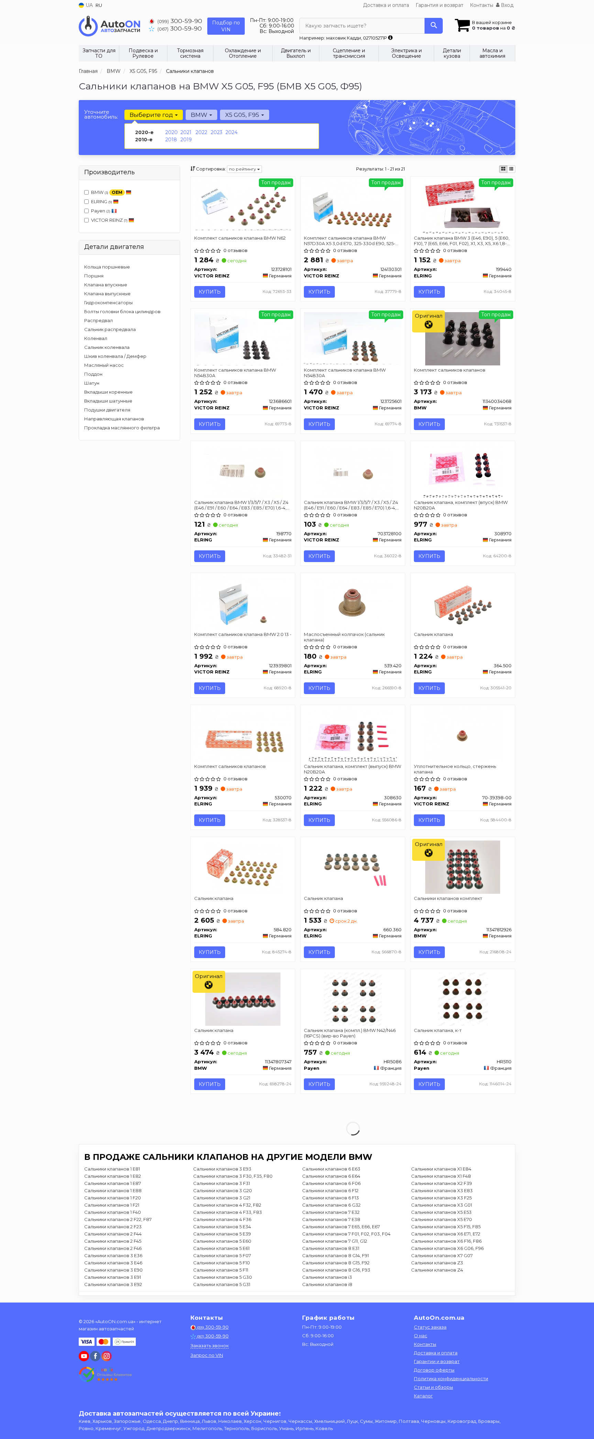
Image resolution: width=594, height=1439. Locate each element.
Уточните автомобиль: (101, 114)
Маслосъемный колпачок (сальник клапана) (344, 636)
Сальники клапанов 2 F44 (113, 1234)
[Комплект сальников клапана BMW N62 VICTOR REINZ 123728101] (243, 205)
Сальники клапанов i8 (327, 1284)
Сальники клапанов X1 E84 (441, 1169)
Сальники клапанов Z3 (437, 1262)
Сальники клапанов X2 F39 (441, 1183)
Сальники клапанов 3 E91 (112, 1277)
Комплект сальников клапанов (449, 370)
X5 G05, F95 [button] (243, 114)
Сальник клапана (433, 634)
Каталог (423, 1395)
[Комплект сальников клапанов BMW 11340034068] (462, 338)
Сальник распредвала (110, 329)
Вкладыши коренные (108, 392)
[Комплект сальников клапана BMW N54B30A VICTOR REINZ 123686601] (243, 338)
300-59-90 (179, 20)
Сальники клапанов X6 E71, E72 (445, 1234)
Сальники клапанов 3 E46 (113, 1262)
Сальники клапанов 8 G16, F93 (336, 1270)
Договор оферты (434, 1370)
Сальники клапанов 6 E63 (331, 1169)
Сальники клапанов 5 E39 (222, 1234)
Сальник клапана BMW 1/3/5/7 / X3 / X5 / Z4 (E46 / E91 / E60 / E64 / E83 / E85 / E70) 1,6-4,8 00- (351, 504)
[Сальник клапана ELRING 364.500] (463, 602)
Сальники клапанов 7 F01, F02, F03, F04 (346, 1234)
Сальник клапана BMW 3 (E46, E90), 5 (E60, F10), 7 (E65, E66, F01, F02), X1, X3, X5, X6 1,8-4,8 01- (461, 240)
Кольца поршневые (107, 267)
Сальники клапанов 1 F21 (111, 1205)
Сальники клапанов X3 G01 (441, 1205)
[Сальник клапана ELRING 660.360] (353, 866)
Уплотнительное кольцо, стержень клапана (455, 769)
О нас (420, 1335)
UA (88, 5)
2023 (216, 132)
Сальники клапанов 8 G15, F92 (336, 1262)
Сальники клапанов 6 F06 (331, 1183)
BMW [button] (200, 114)
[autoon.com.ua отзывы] (105, 1374)
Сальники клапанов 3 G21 (221, 1197)
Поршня (93, 275)
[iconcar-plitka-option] (503, 169)
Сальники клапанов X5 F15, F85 (446, 1226)
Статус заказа (430, 1327)
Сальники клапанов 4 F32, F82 (227, 1205)
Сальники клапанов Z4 (437, 1270)
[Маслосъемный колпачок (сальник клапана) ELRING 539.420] (352, 602)
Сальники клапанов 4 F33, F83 (227, 1212)
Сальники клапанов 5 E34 (222, 1226)
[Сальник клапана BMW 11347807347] (242, 998)
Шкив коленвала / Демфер (115, 356)
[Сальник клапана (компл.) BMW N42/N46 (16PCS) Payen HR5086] (353, 998)
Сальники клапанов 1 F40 (112, 1212)
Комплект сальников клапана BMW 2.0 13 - (243, 634)
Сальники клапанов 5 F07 (222, 1255)
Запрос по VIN (206, 1355)
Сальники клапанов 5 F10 (221, 1262)
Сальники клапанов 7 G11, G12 (334, 1241)
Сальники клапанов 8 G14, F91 (335, 1255)
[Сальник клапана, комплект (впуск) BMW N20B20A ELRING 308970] (462, 470)
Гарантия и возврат (439, 5)
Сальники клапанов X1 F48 (441, 1176)
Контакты (481, 5)
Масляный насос (104, 365)
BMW (106, 192)
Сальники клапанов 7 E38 (331, 1219)
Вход (506, 5)
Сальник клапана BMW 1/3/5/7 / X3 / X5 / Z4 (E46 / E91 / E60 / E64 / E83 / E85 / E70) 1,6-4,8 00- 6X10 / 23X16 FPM (241, 504)
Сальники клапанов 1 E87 (112, 1183)
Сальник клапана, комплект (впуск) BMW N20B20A (461, 504)
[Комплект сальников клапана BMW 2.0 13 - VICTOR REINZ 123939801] (243, 602)
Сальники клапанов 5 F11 (220, 1270)
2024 (232, 132)
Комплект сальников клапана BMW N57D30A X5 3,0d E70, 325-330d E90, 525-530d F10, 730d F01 (349, 240)
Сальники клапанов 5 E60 (222, 1241)
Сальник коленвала (107, 347)
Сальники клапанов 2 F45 (112, 1241)
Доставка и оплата (386, 5)
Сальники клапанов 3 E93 (222, 1169)
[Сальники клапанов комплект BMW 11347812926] (462, 866)
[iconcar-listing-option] (511, 169)
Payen (100, 210)
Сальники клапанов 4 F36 (222, 1219)
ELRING (101, 201)
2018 (171, 139)
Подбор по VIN (226, 26)
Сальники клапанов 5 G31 (221, 1284)
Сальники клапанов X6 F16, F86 (446, 1241)
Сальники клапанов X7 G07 (442, 1255)
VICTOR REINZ (109, 220)
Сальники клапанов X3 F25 (441, 1197)
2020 (171, 132)
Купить (210, 292)
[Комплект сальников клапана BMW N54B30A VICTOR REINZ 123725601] (353, 337)
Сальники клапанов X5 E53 (441, 1212)
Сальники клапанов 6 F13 (330, 1197)
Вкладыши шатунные (108, 401)
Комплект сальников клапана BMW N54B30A (235, 372)
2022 (201, 132)
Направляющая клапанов (114, 418)
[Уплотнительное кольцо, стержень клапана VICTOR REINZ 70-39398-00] (463, 734)
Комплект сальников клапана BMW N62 (240, 238)
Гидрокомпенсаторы (108, 302)
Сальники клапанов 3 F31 (221, 1183)
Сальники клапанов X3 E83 (442, 1190)
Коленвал (95, 338)
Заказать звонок (209, 1345)
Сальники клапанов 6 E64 (331, 1176)
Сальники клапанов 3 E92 (113, 1284)
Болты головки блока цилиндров (122, 311)
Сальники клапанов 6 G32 (331, 1205)
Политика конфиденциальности (451, 1378)
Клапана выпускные (107, 293)
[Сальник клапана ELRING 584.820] (243, 866)
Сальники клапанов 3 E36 (113, 1255)
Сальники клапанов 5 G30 (222, 1277)
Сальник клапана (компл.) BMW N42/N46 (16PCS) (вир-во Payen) (350, 1033)
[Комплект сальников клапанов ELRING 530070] (243, 734)
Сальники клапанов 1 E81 (112, 1169)
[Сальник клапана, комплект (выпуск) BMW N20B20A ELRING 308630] (353, 734)
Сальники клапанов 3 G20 (222, 1190)
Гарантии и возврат (437, 1361)
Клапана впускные (105, 284)
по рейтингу (243, 169)
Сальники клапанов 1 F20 (112, 1197)
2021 (185, 132)
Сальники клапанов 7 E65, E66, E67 (341, 1226)
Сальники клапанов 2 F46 (113, 1248)
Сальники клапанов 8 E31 (330, 1248)
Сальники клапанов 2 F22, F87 (118, 1219)
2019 (186, 139)
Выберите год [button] (152, 114)
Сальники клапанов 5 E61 (221, 1248)
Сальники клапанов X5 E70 (441, 1219)
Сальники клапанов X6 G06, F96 (447, 1248)
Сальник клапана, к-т (438, 1030)
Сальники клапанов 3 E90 (113, 1270)
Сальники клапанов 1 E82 (112, 1176)
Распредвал (98, 320)
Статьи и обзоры (433, 1387)
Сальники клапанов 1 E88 (113, 1190)
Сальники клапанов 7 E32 (331, 1212)
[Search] (434, 26)
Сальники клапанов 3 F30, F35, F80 (233, 1176)
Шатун (91, 383)
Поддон (93, 374)
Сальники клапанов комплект (448, 898)
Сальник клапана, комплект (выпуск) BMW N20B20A (352, 769)
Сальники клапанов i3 (327, 1277)
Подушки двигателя (107, 410)
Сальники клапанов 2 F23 (113, 1226)
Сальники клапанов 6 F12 (330, 1190)
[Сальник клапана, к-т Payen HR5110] (463, 998)
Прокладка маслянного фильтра (122, 427)
